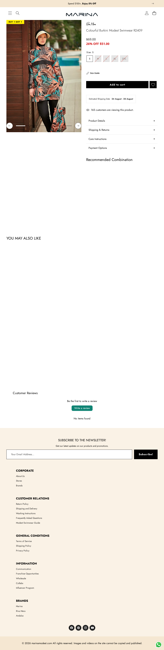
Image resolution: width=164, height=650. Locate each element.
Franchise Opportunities (27, 573)
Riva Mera (20, 611)
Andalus (20, 615)
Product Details (97, 121)
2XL (125, 59)
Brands (19, 485)
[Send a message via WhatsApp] (158, 644)
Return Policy (22, 504)
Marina (19, 606)
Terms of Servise (24, 541)
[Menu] (10, 13)
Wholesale (21, 578)
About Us (20, 476)
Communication (23, 569)
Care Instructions (97, 139)
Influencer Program (25, 587)
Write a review (82, 408)
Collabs (19, 583)
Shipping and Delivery (26, 508)
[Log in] (146, 13)
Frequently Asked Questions (29, 518)
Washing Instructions (26, 513)
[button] (153, 3)
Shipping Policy (23, 545)
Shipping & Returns (99, 130)
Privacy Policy (22, 550)
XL (116, 59)
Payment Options (98, 148)
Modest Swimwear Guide (28, 522)
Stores (19, 480)
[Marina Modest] (82, 13)
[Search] (17, 13)
